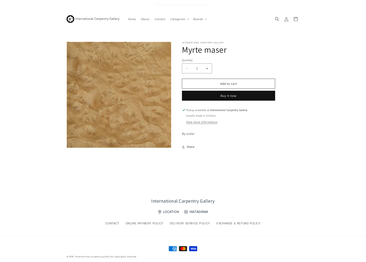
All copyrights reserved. (124, 256)
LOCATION (171, 212)
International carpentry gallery (92, 256)
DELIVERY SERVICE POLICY (190, 223)
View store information (202, 122)
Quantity (187, 60)
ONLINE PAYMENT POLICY (145, 223)
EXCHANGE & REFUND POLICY (238, 223)
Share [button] (191, 147)
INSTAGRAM (198, 212)
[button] (179, 19)
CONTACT (112, 223)
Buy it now (228, 96)
